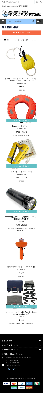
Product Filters (21, 33)
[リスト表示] (7, 40)
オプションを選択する (21, 120)
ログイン (37, 2)
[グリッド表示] (5, 40)
